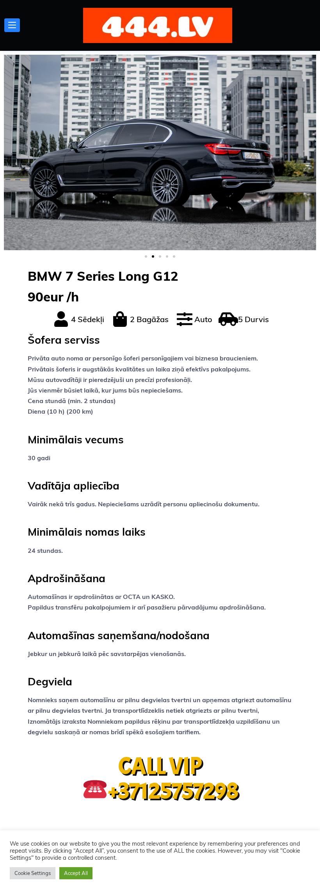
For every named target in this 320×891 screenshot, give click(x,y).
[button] (146, 256)
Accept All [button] (76, 873)
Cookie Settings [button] (32, 873)
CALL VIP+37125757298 (173, 778)
